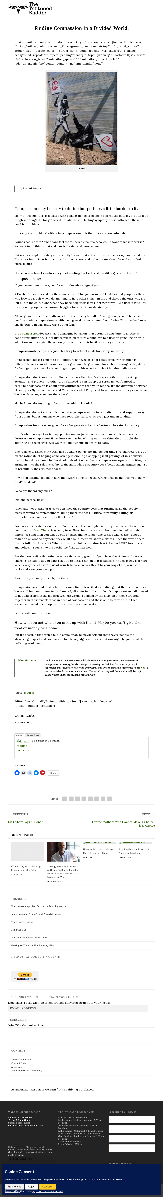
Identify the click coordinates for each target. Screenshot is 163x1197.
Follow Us (17, 1035)
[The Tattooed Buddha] (23, 754)
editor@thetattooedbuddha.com (25, 1125)
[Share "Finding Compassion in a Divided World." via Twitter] (71, 799)
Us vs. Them (40, 530)
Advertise (16, 1067)
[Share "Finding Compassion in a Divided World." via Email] (109, 799)
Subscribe (18, 1019)
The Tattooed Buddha (46, 740)
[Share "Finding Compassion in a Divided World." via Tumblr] (84, 799)
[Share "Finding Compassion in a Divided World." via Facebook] (65, 799)
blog (143, 667)
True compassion (26, 333)
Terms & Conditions (19, 1120)
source (29, 692)
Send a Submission (21, 1059)
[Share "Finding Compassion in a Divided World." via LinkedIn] (96, 799)
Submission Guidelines (20, 1117)
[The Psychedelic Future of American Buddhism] (135, 843)
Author (19, 735)
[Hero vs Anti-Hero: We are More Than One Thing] (99, 843)
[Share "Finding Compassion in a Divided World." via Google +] (77, 799)
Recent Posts (32, 735)
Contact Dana (18, 1063)
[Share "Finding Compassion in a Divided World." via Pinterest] (90, 799)
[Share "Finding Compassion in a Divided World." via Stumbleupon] (103, 799)
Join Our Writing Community (26, 1070)
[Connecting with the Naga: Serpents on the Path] (27, 851)
